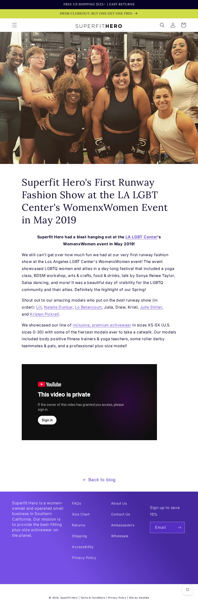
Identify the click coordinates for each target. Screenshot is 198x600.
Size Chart (81, 514)
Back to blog (102, 479)
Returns (78, 525)
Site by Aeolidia (139, 597)
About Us (119, 503)
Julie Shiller (151, 307)
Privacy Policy (84, 558)
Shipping (79, 536)
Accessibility (83, 547)
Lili (39, 307)
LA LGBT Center (141, 236)
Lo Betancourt (88, 307)
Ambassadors (122, 525)
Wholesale (119, 536)
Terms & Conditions (92, 597)
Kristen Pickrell (44, 314)
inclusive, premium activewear (102, 325)
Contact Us (120, 514)
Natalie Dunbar (58, 307)
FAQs (76, 503)
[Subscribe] (179, 527)
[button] (14, 25)
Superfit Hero (69, 597)
